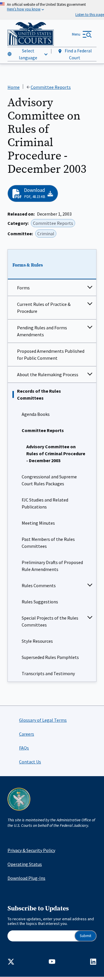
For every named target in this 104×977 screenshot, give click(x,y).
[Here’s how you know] (52, 10)
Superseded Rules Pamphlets (50, 657)
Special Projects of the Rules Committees (50, 621)
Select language (28, 54)
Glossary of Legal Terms (43, 720)
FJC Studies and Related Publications (45, 503)
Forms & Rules (27, 265)
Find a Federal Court (78, 54)
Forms (23, 288)
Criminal (45, 233)
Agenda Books (36, 414)
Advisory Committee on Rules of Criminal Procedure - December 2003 (55, 453)
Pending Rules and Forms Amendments (42, 331)
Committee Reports (43, 430)
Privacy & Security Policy (31, 850)
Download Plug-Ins (26, 878)
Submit (85, 935)
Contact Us (30, 762)
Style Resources (37, 641)
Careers (26, 734)
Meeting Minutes (38, 523)
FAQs (24, 748)
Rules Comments (39, 585)
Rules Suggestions (40, 602)
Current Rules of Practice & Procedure (43, 307)
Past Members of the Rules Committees (48, 542)
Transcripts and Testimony (48, 673)
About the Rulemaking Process (47, 374)
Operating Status (25, 864)
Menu (76, 34)
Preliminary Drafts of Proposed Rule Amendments (52, 565)
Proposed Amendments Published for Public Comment (50, 354)
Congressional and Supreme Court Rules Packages (49, 480)
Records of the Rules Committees (39, 394)
